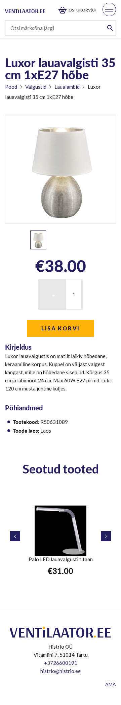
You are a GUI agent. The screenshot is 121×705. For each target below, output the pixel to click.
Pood (11, 87)
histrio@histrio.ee (60, 671)
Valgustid (35, 87)
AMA (110, 684)
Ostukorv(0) (82, 9)
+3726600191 (60, 663)
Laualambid (67, 87)
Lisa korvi (60, 328)
